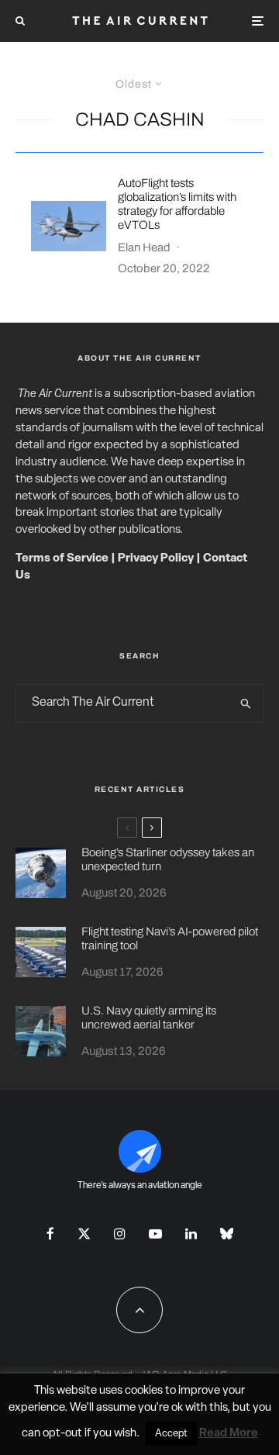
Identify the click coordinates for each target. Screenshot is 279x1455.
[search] (247, 703)
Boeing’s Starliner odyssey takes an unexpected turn (167, 859)
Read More (228, 1433)
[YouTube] (155, 1233)
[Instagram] (119, 1233)
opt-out (62, 1433)
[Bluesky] (226, 1233)
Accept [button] (171, 1434)
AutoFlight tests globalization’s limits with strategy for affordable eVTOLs (177, 204)
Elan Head (144, 247)
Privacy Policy (156, 559)
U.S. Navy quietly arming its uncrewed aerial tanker (148, 1017)
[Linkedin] (191, 1233)
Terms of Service (62, 559)
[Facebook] (50, 1233)
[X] (84, 1233)
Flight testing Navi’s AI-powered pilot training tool (169, 938)
